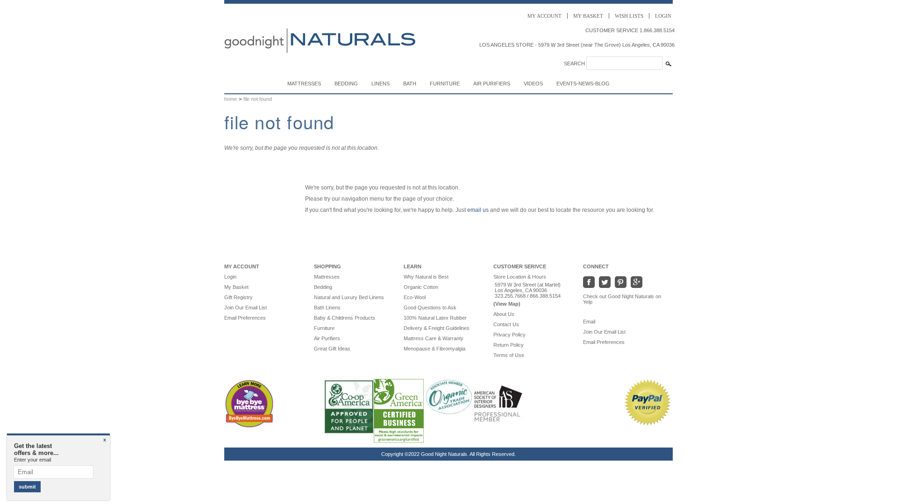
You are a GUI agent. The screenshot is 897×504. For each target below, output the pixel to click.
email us (478, 210)
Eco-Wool (415, 297)
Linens (380, 83)
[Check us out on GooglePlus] (635, 282)
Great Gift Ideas (332, 348)
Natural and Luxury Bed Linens (349, 297)
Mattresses (304, 83)
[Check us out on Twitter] (605, 282)
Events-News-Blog (583, 83)
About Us (503, 314)
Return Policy (508, 345)
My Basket (236, 287)
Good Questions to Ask (430, 307)
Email (593, 321)
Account (544, 16)
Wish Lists (629, 16)
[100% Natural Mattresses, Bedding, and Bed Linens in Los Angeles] (321, 66)
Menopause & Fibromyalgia (434, 348)
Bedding (346, 83)
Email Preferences (245, 318)
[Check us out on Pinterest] (620, 282)
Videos (533, 83)
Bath (409, 83)
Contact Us (506, 324)
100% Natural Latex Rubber (435, 318)
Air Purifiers (491, 83)
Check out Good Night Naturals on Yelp (622, 299)
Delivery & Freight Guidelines (437, 328)
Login (663, 16)
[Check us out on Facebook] (589, 282)
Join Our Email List (245, 307)
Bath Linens (327, 307)
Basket (588, 16)
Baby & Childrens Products (344, 318)
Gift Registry (238, 297)
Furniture (445, 83)
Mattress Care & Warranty (433, 338)
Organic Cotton (421, 287)
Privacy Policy (509, 334)
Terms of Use (508, 355)
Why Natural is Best (426, 277)
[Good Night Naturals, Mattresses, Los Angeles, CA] (537, 404)
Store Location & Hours (519, 277)
